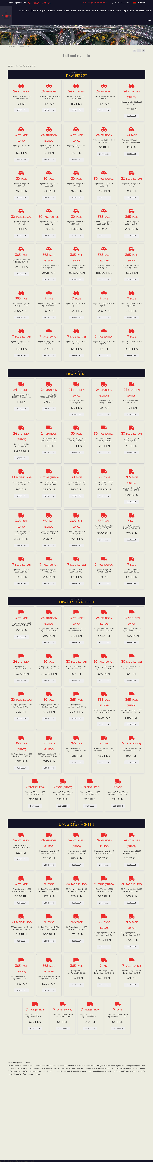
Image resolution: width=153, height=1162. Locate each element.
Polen (88, 10)
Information (140, 10)
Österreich (34, 10)
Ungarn (125, 10)
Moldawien (81, 10)
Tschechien (51, 10)
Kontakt (149, 20)
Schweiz (118, 10)
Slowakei (103, 10)
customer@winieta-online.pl (94, 3)
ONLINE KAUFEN (121, 3)
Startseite (11, 47)
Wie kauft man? (24, 10)
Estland (59, 10)
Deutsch (140, 3)
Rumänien (95, 10)
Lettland (73, 10)
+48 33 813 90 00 (40, 2)
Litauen (66, 10)
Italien (132, 10)
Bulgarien (43, 10)
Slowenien (111, 10)
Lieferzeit (148, 10)
